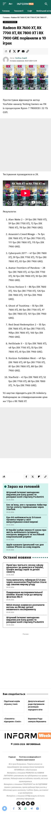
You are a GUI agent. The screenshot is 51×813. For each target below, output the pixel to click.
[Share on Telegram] (31, 808)
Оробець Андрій (21, 58)
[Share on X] (14, 51)
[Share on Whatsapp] (25, 808)
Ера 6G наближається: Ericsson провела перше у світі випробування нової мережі (23, 519)
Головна (6, 18)
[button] (5, 4)
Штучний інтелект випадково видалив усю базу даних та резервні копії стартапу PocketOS (25, 494)
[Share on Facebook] (10, 51)
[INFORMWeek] (25, 4)
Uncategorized (10, 22)
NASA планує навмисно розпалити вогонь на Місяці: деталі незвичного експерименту (25, 607)
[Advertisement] (25, 144)
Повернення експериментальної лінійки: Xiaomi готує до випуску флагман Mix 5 (24, 594)
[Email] (23, 51)
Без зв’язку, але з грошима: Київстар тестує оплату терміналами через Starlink (26, 507)
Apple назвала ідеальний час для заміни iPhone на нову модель (25, 545)
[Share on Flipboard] (19, 51)
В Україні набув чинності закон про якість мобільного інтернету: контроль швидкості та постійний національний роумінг (26, 533)
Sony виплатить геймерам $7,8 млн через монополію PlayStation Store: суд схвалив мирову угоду (26, 582)
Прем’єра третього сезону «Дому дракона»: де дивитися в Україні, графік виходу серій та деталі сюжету (24, 568)
